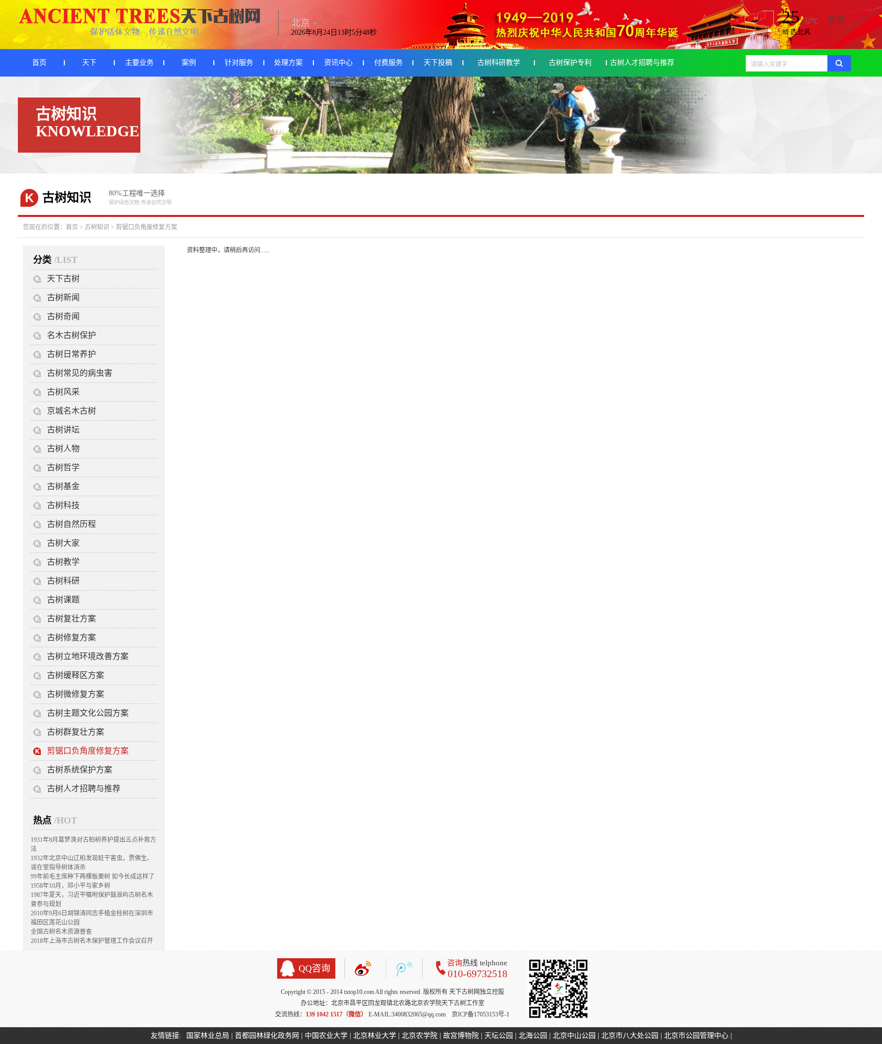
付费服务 (388, 62)
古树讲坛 (63, 429)
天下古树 (63, 278)
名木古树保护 (71, 335)
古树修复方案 (71, 637)
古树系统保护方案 (79, 769)
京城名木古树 (71, 410)
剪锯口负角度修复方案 (146, 227)
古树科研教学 (498, 62)
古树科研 (63, 580)
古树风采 (63, 391)
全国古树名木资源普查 (61, 931)
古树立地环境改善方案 (88, 656)
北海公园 (533, 1035)
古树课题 (63, 599)
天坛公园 (498, 1035)
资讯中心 (338, 62)
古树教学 (63, 561)
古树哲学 (63, 467)
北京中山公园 (574, 1035)
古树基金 (63, 486)
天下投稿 (438, 62)
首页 (39, 62)
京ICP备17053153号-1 (480, 1014)
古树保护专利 (570, 62)
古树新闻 (63, 297)
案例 (189, 62)
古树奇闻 (63, 316)
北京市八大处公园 (629, 1035)
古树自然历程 (71, 524)
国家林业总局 (207, 1035)
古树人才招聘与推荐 (642, 62)
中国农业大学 (326, 1035)
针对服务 (239, 62)
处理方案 (288, 62)
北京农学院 (419, 1035)
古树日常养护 (71, 354)
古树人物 (63, 448)
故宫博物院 (461, 1035)
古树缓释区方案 (75, 675)
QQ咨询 (314, 968)
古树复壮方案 (71, 618)
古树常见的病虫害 (79, 373)
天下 (89, 62)
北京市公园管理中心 (696, 1035)
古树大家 (63, 543)
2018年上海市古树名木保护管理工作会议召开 (92, 940)
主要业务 (139, 62)
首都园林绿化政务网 (267, 1035)
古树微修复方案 (75, 694)
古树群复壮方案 (75, 731)
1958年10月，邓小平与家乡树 (70, 885)
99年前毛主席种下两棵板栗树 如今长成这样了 (93, 876)
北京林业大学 (374, 1035)
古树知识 (97, 227)
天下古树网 (140, 22)
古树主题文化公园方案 (88, 713)
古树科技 (63, 505)
